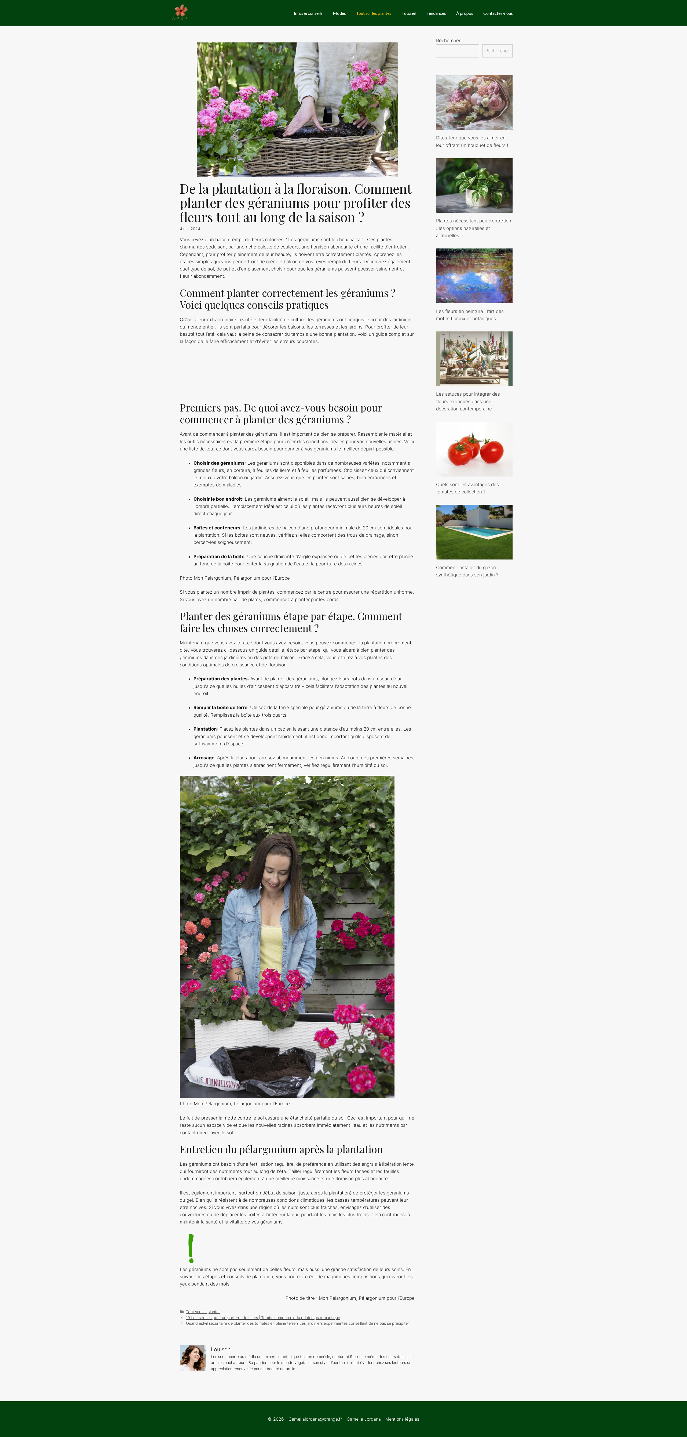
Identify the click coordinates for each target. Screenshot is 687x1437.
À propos (464, 13)
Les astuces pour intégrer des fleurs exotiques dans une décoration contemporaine (468, 401)
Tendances (436, 13)
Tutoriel (408, 13)
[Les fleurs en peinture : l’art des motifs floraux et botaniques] (474, 299)
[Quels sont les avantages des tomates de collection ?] (474, 472)
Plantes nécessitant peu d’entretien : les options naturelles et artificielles (473, 228)
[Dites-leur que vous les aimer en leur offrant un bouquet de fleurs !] (474, 126)
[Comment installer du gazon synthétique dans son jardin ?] (474, 555)
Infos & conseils (308, 13)
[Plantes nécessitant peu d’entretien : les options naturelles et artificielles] (474, 209)
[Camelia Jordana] (181, 13)
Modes (339, 13)
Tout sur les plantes (373, 13)
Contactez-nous (498, 13)
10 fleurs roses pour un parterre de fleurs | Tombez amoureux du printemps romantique (263, 1317)
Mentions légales (402, 1419)
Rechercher (448, 40)
